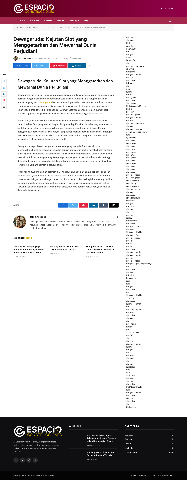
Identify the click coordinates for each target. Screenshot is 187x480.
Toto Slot (130, 298)
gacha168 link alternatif (137, 132)
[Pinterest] (4, 100)
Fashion (48, 20)
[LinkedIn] (4, 94)
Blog (86, 20)
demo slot (130, 201)
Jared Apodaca (28, 58)
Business (35, 20)
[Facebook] (4, 81)
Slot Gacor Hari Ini (134, 232)
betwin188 (131, 60)
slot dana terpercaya (135, 309)
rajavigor (130, 69)
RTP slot (130, 112)
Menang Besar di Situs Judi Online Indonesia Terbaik (64, 248)
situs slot (130, 37)
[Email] (4, 106)
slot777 (129, 244)
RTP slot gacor (133, 178)
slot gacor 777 (132, 235)
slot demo (130, 140)
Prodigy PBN (32, 475)
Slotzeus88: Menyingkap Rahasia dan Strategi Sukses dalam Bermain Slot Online (28, 249)
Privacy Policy (168, 475)
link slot (129, 83)
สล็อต (128, 57)
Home (21, 20)
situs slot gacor (133, 115)
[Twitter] (4, 87)
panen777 (130, 155)
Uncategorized (131, 452)
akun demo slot (133, 181)
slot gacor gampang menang (139, 264)
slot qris (129, 341)
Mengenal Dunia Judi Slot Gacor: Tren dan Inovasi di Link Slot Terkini (100, 249)
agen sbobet (131, 138)
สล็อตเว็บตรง (131, 49)
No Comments (62, 58)
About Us (143, 475)
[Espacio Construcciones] (33, 8)
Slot (128, 43)
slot (128, 52)
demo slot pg (132, 183)
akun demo (131, 143)
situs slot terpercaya (135, 66)
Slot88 (129, 109)
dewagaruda (45, 102)
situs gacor (131, 97)
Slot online (131, 407)
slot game (130, 72)
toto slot (130, 206)
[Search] (169, 21)
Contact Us (154, 475)
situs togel (131, 152)
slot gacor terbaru (134, 226)
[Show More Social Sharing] (89, 65)
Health (60, 20)
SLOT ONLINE (132, 332)
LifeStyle (74, 20)
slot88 (129, 95)
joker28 (129, 46)
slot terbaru (131, 221)
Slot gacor (131, 375)
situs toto (130, 149)
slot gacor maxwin (134, 129)
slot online (130, 80)
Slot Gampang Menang (136, 106)
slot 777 (130, 307)
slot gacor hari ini (133, 75)
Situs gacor (131, 278)
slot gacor (130, 40)
